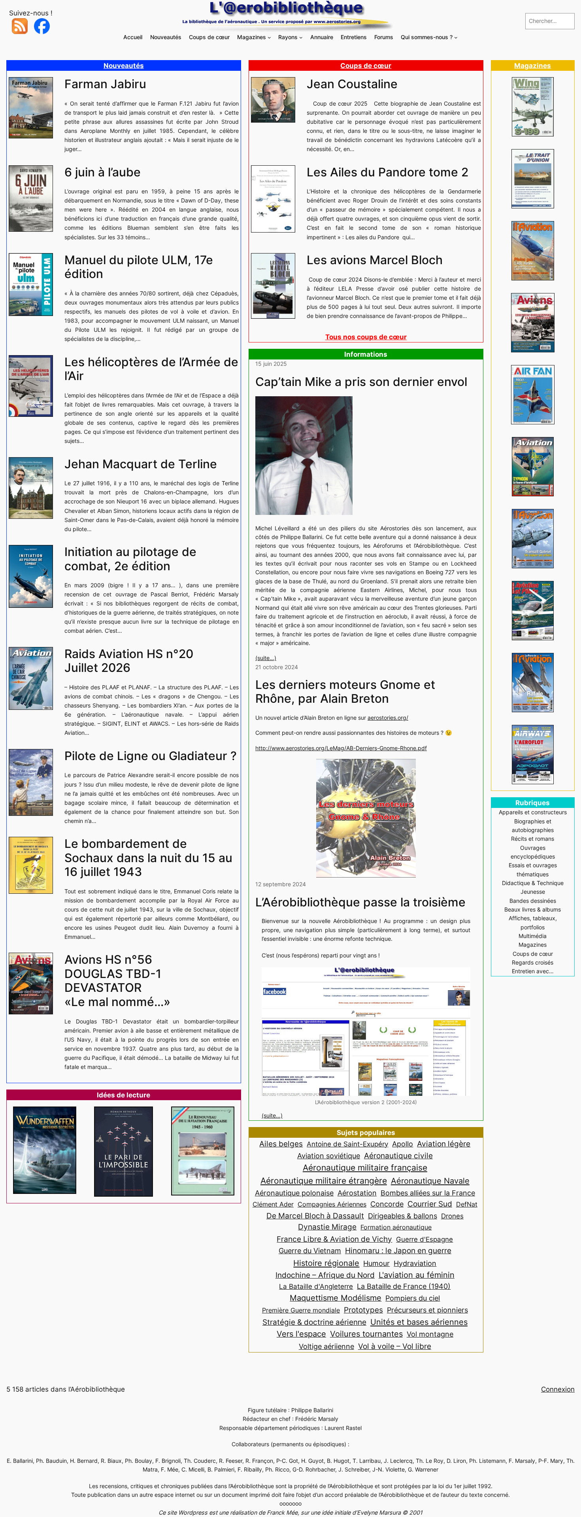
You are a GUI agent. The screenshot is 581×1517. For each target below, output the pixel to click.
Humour (376, 1263)
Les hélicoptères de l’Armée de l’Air (151, 369)
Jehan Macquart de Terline (140, 464)
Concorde (387, 1204)
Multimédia (533, 936)
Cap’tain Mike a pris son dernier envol (361, 382)
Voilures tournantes (366, 1334)
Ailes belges (281, 1143)
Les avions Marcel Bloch (375, 260)
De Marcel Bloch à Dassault (315, 1215)
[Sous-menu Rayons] (301, 37)
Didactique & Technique (533, 883)
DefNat (466, 1204)
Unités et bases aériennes (419, 1322)
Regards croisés (532, 962)
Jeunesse (533, 891)
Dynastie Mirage (327, 1226)
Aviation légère (443, 1143)
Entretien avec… (533, 971)
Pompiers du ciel (412, 1298)
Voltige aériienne (326, 1346)
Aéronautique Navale (430, 1181)
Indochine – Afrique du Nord (325, 1275)
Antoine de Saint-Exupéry (347, 1144)
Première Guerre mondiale (301, 1310)
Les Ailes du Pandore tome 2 (387, 172)
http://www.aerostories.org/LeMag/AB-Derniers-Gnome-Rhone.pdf (341, 748)
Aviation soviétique (328, 1155)
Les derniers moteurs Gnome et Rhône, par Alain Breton (345, 692)
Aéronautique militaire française (365, 1168)
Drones (452, 1216)
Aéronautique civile (398, 1155)
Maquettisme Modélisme (335, 1298)
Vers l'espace (301, 1334)
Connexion (558, 1389)
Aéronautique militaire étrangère (323, 1180)
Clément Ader (273, 1204)
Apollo (402, 1144)
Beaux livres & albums (532, 909)
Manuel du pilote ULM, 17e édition (138, 267)
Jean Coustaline (352, 84)
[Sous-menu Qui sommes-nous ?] (456, 37)
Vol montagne (430, 1334)
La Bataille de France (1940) (404, 1286)
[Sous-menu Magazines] (269, 37)
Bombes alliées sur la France (428, 1193)
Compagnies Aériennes (332, 1204)
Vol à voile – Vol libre (394, 1346)
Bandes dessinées (532, 900)
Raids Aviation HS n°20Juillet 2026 (128, 661)
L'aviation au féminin (417, 1275)
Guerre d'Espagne (424, 1239)
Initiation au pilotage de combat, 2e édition (130, 559)
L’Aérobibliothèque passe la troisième (360, 902)
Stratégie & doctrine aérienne (314, 1322)
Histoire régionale (326, 1263)
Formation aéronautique (396, 1227)
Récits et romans (532, 838)
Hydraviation (415, 1263)
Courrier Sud (429, 1204)
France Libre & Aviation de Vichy (334, 1239)
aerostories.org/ (388, 717)
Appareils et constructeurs (533, 812)
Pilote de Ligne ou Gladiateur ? (150, 756)
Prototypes (363, 1310)
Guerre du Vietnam (310, 1250)
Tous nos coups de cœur (366, 337)
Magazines (532, 66)
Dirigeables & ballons (402, 1216)
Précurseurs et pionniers (427, 1309)
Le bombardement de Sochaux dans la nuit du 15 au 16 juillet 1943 (148, 858)
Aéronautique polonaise (294, 1193)
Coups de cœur (365, 66)
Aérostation (357, 1193)
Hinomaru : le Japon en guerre (398, 1250)
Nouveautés (124, 66)
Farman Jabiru (105, 84)
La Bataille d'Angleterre (316, 1286)
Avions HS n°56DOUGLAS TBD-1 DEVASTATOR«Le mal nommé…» (117, 981)
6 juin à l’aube (102, 172)
